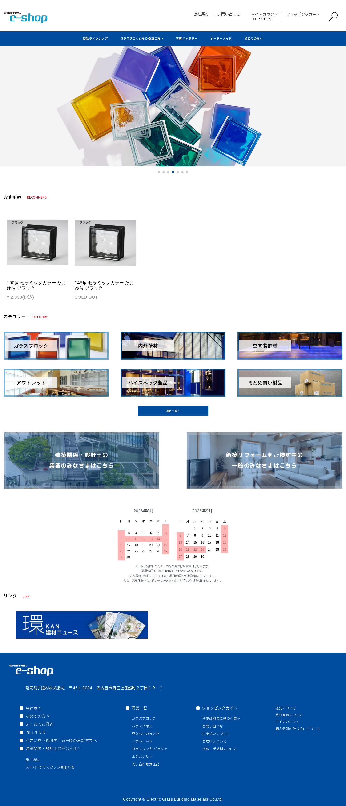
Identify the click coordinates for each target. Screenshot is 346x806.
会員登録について (289, 715)
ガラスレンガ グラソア (150, 748)
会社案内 (201, 13)
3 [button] (169, 173)
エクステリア (142, 756)
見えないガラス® (145, 733)
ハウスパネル (142, 726)
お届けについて (214, 741)
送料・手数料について (219, 748)
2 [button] (164, 173)
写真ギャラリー (187, 38)
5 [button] (179, 173)
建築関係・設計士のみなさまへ (53, 748)
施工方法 (33, 760)
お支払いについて (216, 733)
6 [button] (183, 173)
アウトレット (142, 741)
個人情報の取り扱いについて (297, 728)
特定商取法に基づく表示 (221, 718)
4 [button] (174, 173)
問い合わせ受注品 (146, 764)
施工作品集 (36, 732)
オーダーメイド (221, 38)
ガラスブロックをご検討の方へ (142, 38)
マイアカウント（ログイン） (264, 16)
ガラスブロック (144, 718)
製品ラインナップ (95, 38)
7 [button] (188, 173)
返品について (285, 708)
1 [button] (160, 173)
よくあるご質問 (40, 724)
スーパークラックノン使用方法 (50, 767)
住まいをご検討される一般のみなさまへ (61, 740)
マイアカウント (287, 721)
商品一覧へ (173, 411)
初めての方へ (254, 38)
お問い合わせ (228, 13)
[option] (173, 106)
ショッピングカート (303, 14)
